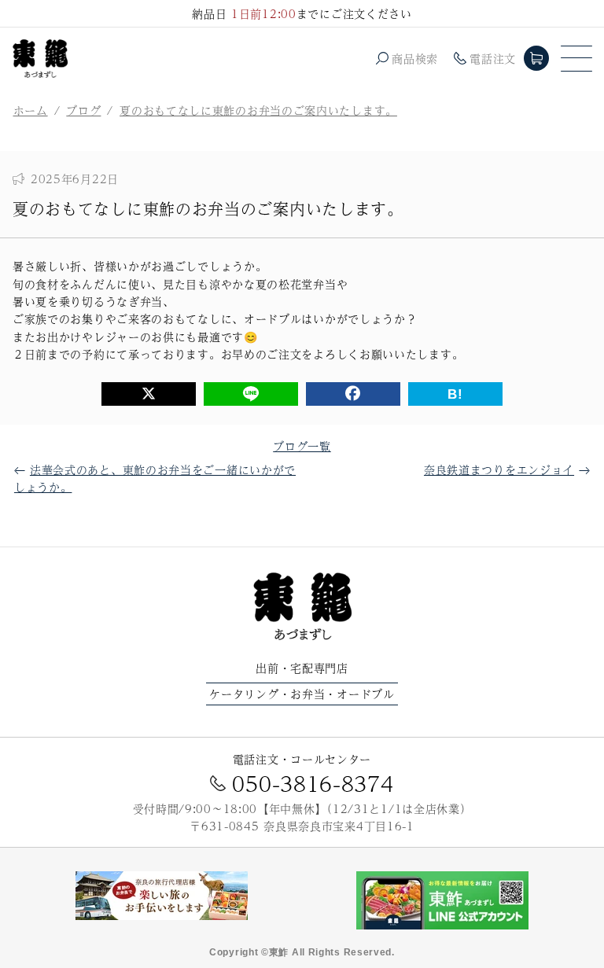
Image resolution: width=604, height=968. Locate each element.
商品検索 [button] (415, 58)
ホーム (30, 110)
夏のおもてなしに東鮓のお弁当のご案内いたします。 (258, 110)
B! (454, 394)
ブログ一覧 (302, 446)
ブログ (83, 110)
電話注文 (493, 58)
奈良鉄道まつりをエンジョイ (499, 469)
